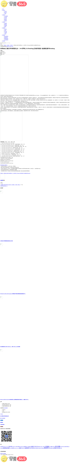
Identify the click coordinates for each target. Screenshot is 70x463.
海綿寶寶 (1, 180)
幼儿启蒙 (57, 446)
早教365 (5, 45)
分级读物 (24, 446)
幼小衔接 (5, 31)
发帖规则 (4, 453)
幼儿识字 (61, 446)
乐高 (7, 446)
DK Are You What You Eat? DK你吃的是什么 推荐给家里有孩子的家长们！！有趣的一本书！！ (14, 399)
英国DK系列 (6, 37)
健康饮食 (22, 446)
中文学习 (5, 11)
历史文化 (36, 446)
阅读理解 (58, 448)
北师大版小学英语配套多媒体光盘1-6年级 (6, 240)
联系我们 (1, 453)
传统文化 (19, 446)
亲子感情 (13, 446)
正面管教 (5, 25)
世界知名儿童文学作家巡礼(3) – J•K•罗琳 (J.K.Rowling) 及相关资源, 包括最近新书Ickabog (17, 173)
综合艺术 (5, 18)
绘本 (20, 448)
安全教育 (5, 23)
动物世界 (29, 446)
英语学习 (5, 12)
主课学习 (5, 29)
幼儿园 (5, 30)
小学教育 (5, 32)
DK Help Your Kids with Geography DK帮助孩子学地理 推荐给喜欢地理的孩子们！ (13, 293)
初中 (27, 446)
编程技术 (5, 19)
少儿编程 (51, 446)
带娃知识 (54, 446)
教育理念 (5, 24)
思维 (67, 446)
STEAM (1, 446)
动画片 (32, 446)
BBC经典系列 (6, 36)
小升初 (5, 33)
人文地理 (16, 446)
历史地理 (5, 17)
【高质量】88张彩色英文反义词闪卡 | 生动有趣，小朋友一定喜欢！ (10, 184)
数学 (9, 448)
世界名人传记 (5, 446)
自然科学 (5, 20)
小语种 (5, 13)
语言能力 (3, 10)
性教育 (5, 26)
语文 (55, 448)
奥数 (39, 446)
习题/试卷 (10, 446)
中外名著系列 (6, 39)
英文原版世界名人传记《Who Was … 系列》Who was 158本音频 (10, 346)
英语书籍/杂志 (32, 448)
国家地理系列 (6, 38)
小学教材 (47, 446)
